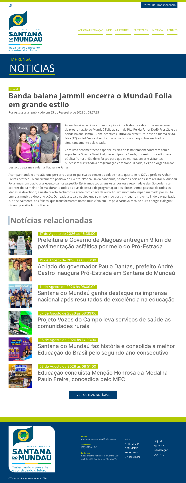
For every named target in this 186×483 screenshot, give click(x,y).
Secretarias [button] (141, 30)
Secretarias (132, 452)
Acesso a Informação (90, 30)
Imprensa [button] (157, 30)
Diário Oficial (132, 456)
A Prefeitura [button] (122, 30)
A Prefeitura (132, 443)
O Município (131, 448)
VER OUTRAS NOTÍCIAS (93, 395)
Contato (172, 30)
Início (109, 30)
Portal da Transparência (159, 5)
